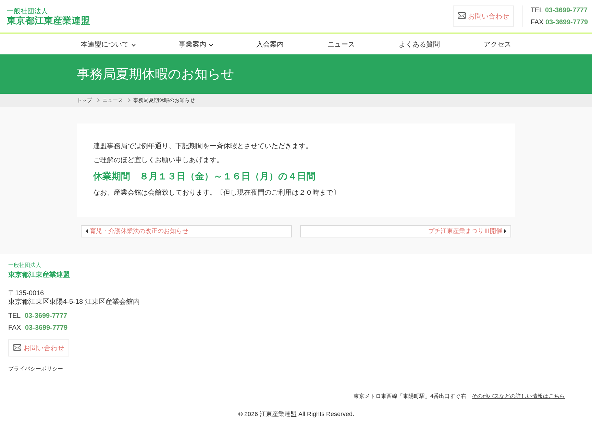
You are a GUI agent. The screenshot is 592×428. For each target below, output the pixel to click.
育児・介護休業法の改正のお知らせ (139, 231)
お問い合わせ (488, 16)
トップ (84, 100)
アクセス (497, 44)
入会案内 (270, 44)
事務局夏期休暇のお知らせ (164, 100)
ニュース (341, 44)
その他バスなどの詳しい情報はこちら (518, 396)
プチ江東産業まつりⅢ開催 (465, 231)
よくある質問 (419, 44)
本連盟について (105, 44)
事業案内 (192, 44)
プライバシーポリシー (35, 369)
